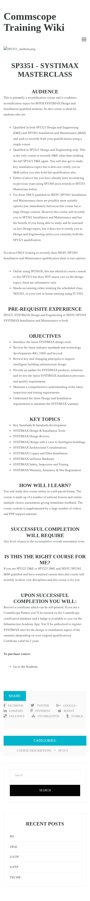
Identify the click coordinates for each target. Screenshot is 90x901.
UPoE (13, 847)
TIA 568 (15, 877)
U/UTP (14, 857)
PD (12, 836)
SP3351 (63, 750)
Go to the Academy (25, 666)
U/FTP (14, 867)
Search (45, 790)
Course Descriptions (34, 750)
